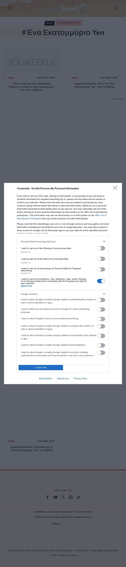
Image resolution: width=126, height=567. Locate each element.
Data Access (63, 378)
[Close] (116, 189)
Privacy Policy (80, 378)
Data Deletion (45, 378)
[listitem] (63, 241)
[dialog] (63, 283)
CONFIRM (41, 367)
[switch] (101, 248)
